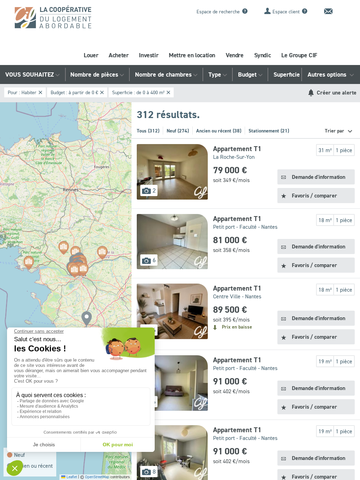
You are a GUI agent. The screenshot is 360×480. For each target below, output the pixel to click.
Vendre (235, 55)
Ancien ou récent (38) (218, 131)
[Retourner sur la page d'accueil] (59, 19)
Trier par (335, 131)
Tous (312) (148, 131)
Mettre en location (192, 55)
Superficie (287, 74)
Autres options (328, 74)
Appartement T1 (237, 148)
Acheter (118, 55)
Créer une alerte (335, 92)
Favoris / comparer (314, 195)
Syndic (262, 55)
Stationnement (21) (269, 131)
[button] (86, 318)
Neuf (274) (178, 131)
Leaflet (71, 476)
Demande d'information (318, 177)
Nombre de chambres (163, 74)
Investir (148, 55)
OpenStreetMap (97, 476)
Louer (91, 55)
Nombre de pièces (94, 74)
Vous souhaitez (29, 74)
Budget (247, 74)
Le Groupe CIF (299, 55)
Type (214, 74)
